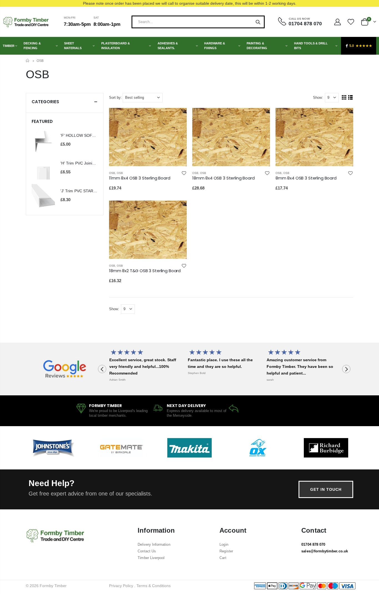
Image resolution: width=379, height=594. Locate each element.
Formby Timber (53, 585)
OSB (112, 173)
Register (226, 551)
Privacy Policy (121, 585)
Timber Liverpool (151, 558)
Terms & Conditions (154, 585)
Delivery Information (154, 544)
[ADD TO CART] (178, 117)
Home (28, 60)
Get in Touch (326, 489)
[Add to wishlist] (184, 173)
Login (223, 544)
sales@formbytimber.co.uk (324, 551)
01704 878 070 (313, 544)
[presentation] (102, 369)
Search (258, 21)
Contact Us (147, 551)
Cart (222, 558)
